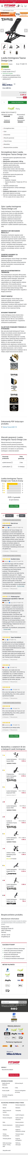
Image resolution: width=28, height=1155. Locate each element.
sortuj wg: (9, 515)
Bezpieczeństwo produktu (11, 147)
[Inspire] (11, 874)
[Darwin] (11, 763)
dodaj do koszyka (17, 102)
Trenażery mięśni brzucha (19, 1134)
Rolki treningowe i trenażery (19, 1126)
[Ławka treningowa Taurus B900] (16, 880)
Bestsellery (7, 144)
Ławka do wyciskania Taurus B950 (12, 822)
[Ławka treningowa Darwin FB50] (16, 802)
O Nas (16, 1087)
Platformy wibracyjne (18, 1143)
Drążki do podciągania (18, 1139)
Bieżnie (4, 1107)
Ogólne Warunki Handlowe (6, 1084)
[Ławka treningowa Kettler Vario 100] (16, 895)
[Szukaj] (21, 6)
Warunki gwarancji (9, 138)
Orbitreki (5, 1105)
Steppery (5, 1129)
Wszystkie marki (6, 1150)
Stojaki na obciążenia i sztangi (20, 1130)
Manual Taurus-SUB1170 (10, 427)
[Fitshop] (10, 6)
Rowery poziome (19, 1122)
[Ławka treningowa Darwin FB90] (16, 755)
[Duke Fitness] (11, 859)
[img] (14, 84)
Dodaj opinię (14, 506)
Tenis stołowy (6, 1115)
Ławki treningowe (19, 1115)
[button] (4, 47)
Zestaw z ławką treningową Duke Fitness (11, 854)
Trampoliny (18, 1110)
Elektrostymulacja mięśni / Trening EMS (7, 1144)
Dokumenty (7, 134)
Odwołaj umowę (14, 1075)
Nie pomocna (14, 551)
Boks (4, 1122)
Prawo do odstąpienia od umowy (20, 1091)
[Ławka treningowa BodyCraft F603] (16, 787)
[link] (14, 71)
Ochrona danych (19, 1083)
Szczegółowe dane (9, 128)
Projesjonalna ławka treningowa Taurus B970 (11, 776)
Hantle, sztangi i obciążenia (19, 1118)
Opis (5, 131)
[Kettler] (11, 904)
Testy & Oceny (8, 141)
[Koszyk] (26, 6)
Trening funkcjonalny (6, 1134)
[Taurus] (7, 19)
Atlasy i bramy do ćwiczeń (7, 1111)
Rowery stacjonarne (20, 1105)
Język (21, 515)
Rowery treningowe (7, 1117)
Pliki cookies (5, 1087)
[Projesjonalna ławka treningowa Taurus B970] (16, 770)
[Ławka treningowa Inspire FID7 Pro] (16, 865)
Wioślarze (17, 1107)
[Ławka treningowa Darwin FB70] (16, 833)
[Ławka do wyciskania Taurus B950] (16, 816)
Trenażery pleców (7, 1138)
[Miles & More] (14, 1053)
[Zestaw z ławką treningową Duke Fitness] (16, 848)
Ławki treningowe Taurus (8, 10)
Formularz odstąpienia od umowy (7, 1095)
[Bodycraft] (11, 795)
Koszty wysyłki (5, 1090)
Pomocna (6, 551)
